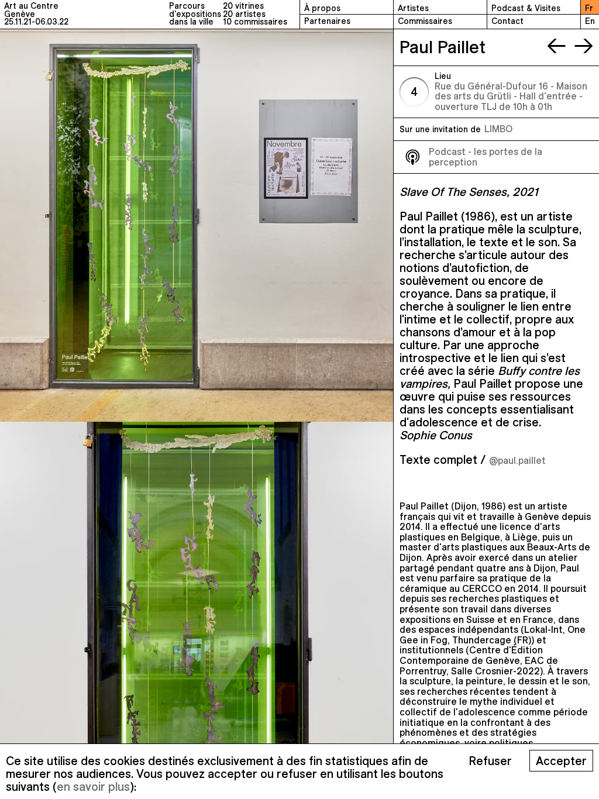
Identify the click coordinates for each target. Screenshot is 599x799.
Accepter (561, 760)
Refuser (490, 760)
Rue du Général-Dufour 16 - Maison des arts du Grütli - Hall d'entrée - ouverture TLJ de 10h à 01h (511, 96)
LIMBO (498, 129)
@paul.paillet (517, 460)
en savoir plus (93, 786)
